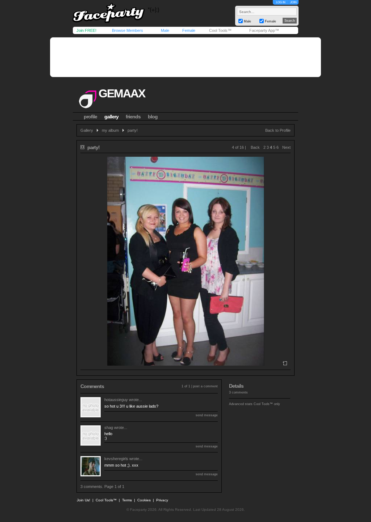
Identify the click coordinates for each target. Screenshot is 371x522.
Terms (127, 500)
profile (90, 116)
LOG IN (280, 2)
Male (165, 30)
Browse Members (127, 30)
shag (108, 427)
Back (255, 147)
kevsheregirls (116, 458)
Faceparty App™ (264, 30)
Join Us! (83, 500)
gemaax (122, 93)
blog (153, 116)
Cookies (144, 500)
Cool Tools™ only (267, 404)
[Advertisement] (185, 57)
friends (133, 116)
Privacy (162, 500)
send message (207, 415)
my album (110, 130)
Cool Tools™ (220, 30)
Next (286, 147)
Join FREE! (86, 30)
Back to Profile (278, 130)
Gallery (86, 130)
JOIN (293, 2)
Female (188, 30)
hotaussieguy (116, 399)
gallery (111, 116)
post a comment (205, 386)
